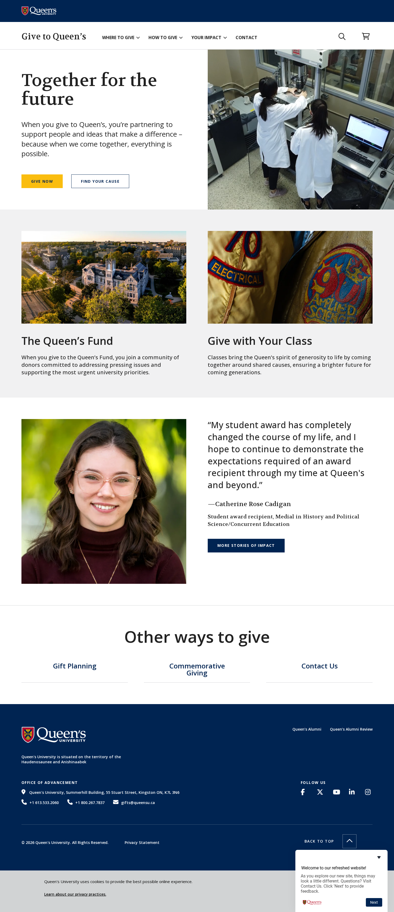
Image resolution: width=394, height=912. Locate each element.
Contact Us (319, 666)
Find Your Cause (100, 181)
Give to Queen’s (53, 36)
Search (342, 36)
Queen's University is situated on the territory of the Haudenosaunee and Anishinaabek (71, 759)
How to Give (162, 37)
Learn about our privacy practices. (75, 894)
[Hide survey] (379, 857)
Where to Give (118, 37)
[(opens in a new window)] (304, 792)
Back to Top (319, 841)
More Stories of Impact (246, 545)
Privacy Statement (142, 842)
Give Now (42, 181)
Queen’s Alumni (306, 729)
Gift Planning (74, 666)
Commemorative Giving (197, 670)
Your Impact (206, 37)
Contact (246, 37)
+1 (44, 802)
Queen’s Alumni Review (351, 729)
